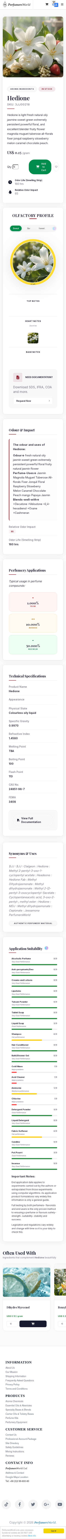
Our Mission (12, 1372)
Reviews (10, 1455)
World (19, 4)
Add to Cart (43, 166)
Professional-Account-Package (21, 1439)
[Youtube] (60, 1504)
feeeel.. (42, 228)
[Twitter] (33, 1504)
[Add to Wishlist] (56, 166)
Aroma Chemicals (14, 1401)
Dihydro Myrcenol (18, 1307)
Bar (28, 228)
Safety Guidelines (14, 1447)
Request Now (23, 401)
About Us (10, 1367)
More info (32, 1535)
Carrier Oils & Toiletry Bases (20, 1414)
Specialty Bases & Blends (18, 1409)
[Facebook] (19, 1504)
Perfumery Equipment (16, 1422)
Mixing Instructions (15, 1451)
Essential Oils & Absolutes (19, 1405)
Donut (16, 228)
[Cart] (47, 4)
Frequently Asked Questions (20, 1380)
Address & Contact (15, 1472)
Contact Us (11, 1434)
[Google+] (46, 1504)
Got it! (53, 1530)
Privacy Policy (12, 1384)
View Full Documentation (31, 820)
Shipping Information (16, 1376)
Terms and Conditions (16, 1388)
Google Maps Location (17, 1477)
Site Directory (12, 1443)
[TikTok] (6, 1504)
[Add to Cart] (33, 1324)
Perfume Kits (12, 1418)
